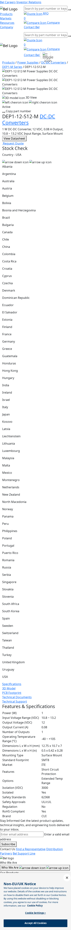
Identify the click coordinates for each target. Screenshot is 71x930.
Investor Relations (28, 2)
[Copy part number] (3, 112)
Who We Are (10, 867)
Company (6, 27)
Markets (5, 18)
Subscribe (8, 844)
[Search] (69, 9)
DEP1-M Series (12, 67)
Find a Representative (31, 849)
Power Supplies (28, 62)
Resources (7, 23)
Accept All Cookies (35, 923)
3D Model (8, 688)
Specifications (11, 684)
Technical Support (14, 702)
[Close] (67, 877)
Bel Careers (8, 2)
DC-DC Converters (53, 62)
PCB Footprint (11, 693)
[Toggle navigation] (45, 55)
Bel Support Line (24, 853)
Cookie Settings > (35, 913)
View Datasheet (14, 138)
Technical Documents (17, 697)
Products (6, 14)
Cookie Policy (35, 905)
